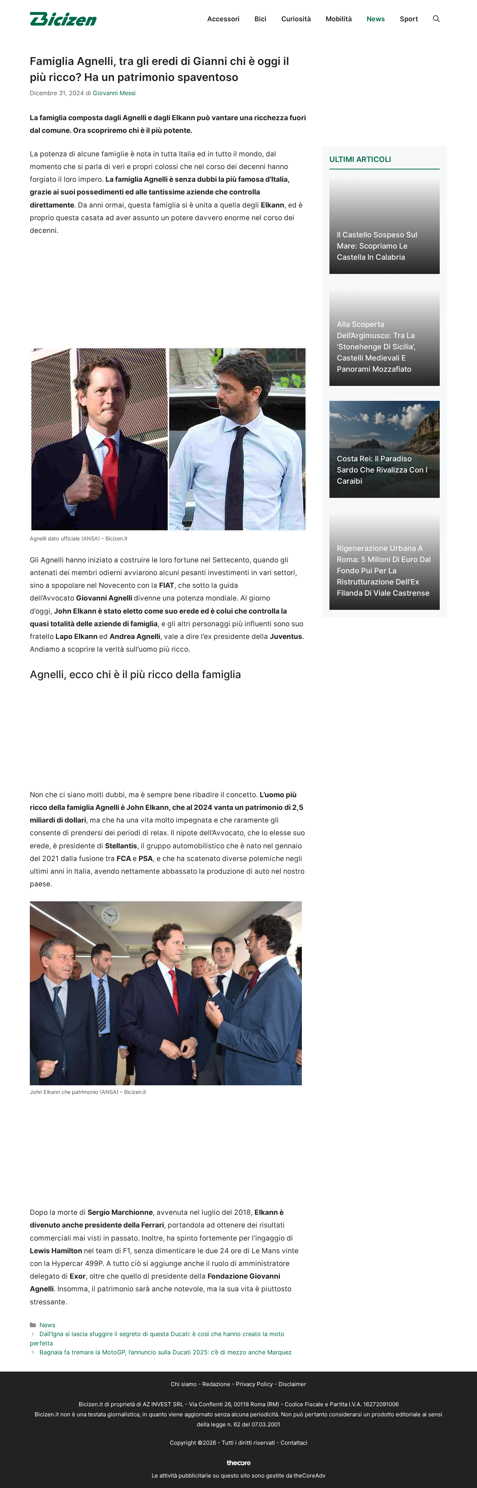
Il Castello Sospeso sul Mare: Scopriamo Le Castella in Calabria (377, 246)
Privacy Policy (254, 1384)
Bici (260, 19)
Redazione (216, 1384)
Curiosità (296, 19)
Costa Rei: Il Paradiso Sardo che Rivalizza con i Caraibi (382, 470)
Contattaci (294, 1442)
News (376, 19)
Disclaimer (292, 1384)
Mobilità (339, 19)
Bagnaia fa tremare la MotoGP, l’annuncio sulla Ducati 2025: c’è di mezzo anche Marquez (166, 1352)
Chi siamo (184, 1384)
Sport (409, 19)
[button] (436, 19)
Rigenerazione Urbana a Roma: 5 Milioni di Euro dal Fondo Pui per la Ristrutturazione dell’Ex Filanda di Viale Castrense (384, 571)
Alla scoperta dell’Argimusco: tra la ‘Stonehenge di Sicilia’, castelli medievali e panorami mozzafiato (376, 347)
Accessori (223, 19)
